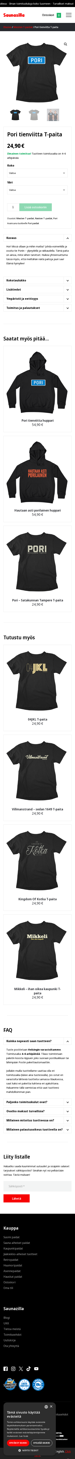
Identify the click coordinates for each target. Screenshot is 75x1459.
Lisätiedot (13, 289)
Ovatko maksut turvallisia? (25, 1111)
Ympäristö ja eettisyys (22, 299)
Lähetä (16, 1199)
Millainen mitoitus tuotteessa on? (30, 1120)
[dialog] (29, 1428)
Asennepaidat (12, 1271)
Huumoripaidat (12, 1265)
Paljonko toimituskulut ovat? (26, 1102)
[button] (65, 44)
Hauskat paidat (12, 1277)
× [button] (51, 1406)
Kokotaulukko (16, 280)
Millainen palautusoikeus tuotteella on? (34, 1129)
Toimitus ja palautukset (23, 308)
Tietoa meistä (12, 1329)
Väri (10, 182)
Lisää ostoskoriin (36, 207)
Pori (55, 218)
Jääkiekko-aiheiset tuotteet (20, 1254)
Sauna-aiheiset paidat (16, 1243)
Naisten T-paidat (43, 218)
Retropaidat (10, 1260)
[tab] (37, 238)
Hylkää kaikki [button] (41, 1442)
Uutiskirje (9, 1340)
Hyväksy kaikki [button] (18, 1442)
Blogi (6, 1318)
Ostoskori (48, 15)
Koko (10, 165)
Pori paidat (33, 223)
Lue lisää (23, 1436)
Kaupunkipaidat (13, 1248)
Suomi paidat (11, 1237)
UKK (6, 1323)
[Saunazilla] (13, 15)
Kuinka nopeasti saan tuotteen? (28, 1041)
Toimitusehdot (12, 1335)
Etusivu (7, 27)
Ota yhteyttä (11, 1346)
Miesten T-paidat (23, 27)
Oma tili (8, 1288)
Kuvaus (11, 238)
